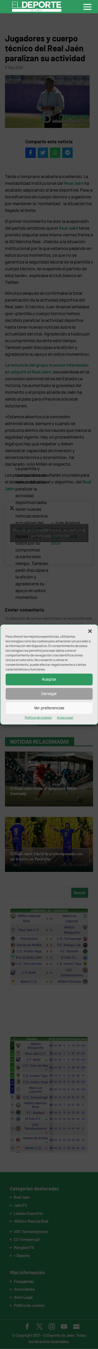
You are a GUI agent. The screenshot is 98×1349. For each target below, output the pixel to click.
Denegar (49, 693)
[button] (90, 631)
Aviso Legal (65, 717)
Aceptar (49, 679)
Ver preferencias (49, 708)
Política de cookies (38, 717)
